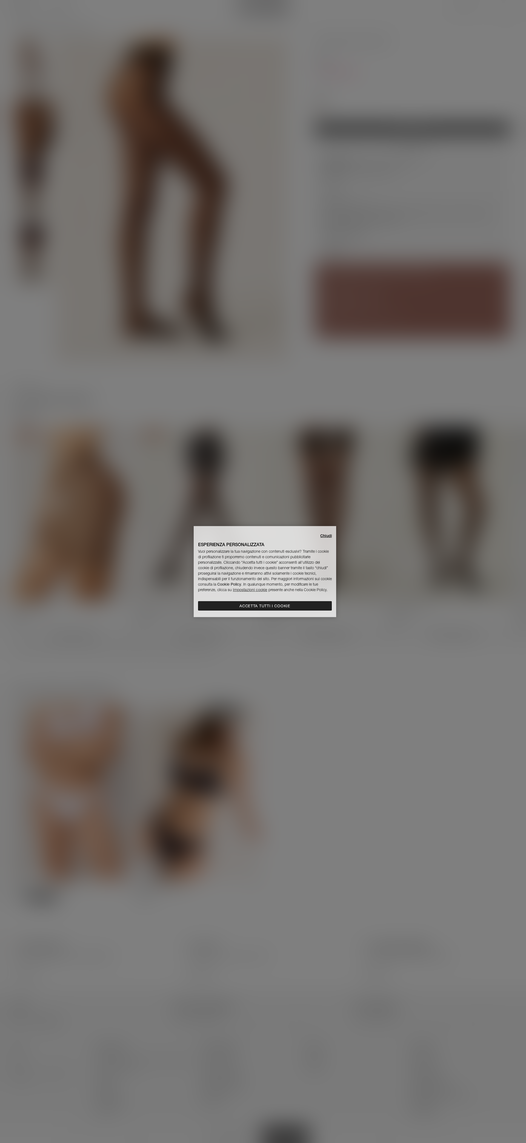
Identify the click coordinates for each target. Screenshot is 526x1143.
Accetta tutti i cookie (264, 605)
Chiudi (326, 535)
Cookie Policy (229, 584)
